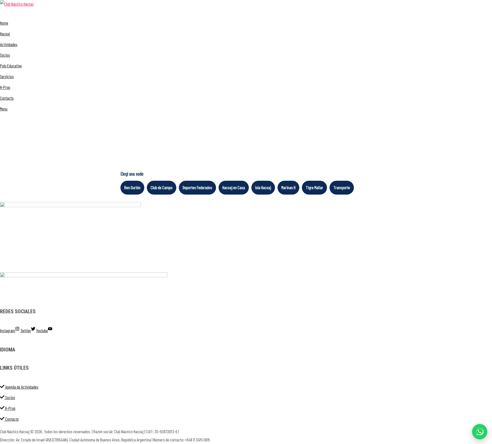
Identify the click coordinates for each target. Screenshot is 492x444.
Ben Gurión (132, 187)
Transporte (341, 187)
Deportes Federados (197, 187)
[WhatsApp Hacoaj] (479, 431)
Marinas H (288, 187)
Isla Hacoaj (263, 187)
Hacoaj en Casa (233, 187)
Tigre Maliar (314, 187)
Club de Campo (161, 187)
